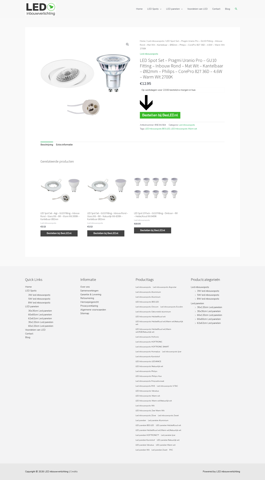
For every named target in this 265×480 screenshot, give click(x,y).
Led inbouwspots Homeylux (148, 351)
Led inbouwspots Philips (146, 371)
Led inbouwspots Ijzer (171, 351)
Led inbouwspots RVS (145, 386)
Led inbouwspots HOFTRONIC (149, 342)
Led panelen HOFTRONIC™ (147, 435)
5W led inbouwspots (39, 298)
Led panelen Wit (143, 450)
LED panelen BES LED (145, 425)
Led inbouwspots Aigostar (164, 287)
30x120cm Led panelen (40, 322)
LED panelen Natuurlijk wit (168, 440)
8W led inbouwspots (39, 302)
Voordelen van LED (197, 8)
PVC (171, 450)
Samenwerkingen (89, 290)
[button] (127, 44)
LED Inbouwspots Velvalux (147, 391)
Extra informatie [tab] (64, 144)
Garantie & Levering (90, 294)
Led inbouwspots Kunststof (148, 356)
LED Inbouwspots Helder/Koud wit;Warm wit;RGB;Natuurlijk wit (153, 330)
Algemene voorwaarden (93, 309)
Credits (74, 471)
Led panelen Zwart (159, 450)
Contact (216, 8)
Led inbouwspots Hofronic (147, 337)
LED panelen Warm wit (165, 445)
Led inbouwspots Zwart (168, 415)
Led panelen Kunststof (145, 440)
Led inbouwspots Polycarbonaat (150, 381)
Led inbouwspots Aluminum (148, 297)
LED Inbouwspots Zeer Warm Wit (150, 410)
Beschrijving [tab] (46, 144)
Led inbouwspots (155, 41)
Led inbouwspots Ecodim (171, 307)
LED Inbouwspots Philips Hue (148, 376)
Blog (227, 8)
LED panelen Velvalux (145, 445)
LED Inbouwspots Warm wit (184, 128)
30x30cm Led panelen (40, 310)
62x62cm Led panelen (40, 318)
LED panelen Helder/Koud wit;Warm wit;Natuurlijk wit (158, 430)
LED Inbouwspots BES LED (157, 128)
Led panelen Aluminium (158, 420)
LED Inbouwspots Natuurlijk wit (149, 366)
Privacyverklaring (89, 305)
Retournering (87, 298)
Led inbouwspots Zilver (146, 415)
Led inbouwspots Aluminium (148, 292)
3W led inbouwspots (39, 295)
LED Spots (153, 8)
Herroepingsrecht (89, 302)
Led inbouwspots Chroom (147, 307)
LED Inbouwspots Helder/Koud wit (150, 316)
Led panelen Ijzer (168, 435)
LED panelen (173, 8)
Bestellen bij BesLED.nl (160, 115)
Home (139, 8)
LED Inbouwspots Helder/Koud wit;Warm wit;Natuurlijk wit (159, 323)
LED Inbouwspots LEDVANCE (148, 361)
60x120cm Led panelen (40, 326)
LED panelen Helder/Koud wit (168, 425)
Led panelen (141, 420)
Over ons (85, 286)
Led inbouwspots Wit (145, 405)
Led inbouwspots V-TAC (167, 386)
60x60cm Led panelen (40, 314)
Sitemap (84, 313)
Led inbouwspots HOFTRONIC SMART (152, 346)
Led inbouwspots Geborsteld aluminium (153, 311)
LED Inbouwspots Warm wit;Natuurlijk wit (154, 401)
